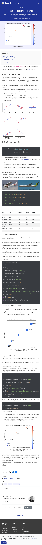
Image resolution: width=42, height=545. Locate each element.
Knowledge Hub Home (21, 515)
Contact (23, 527)
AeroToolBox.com (32, 458)
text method (8, 258)
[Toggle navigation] (38, 3)
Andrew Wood (15, 18)
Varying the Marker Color (9, 62)
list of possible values (25, 159)
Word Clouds (14, 531)
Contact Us (28, 507)
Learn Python (11, 478)
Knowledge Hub (28, 3)
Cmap (19, 484)
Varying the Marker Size (8, 61)
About (23, 529)
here (5, 165)
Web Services (4, 532)
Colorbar (14, 484)
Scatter (5, 484)
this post (28, 69)
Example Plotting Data (8, 59)
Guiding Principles (25, 531)
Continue (4, 542)
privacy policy (33, 538)
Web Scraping (15, 529)
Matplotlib (21, 8)
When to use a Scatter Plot (8, 56)
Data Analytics (5, 530)
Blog (23, 533)
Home (5, 478)
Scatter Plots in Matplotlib (8, 57)
